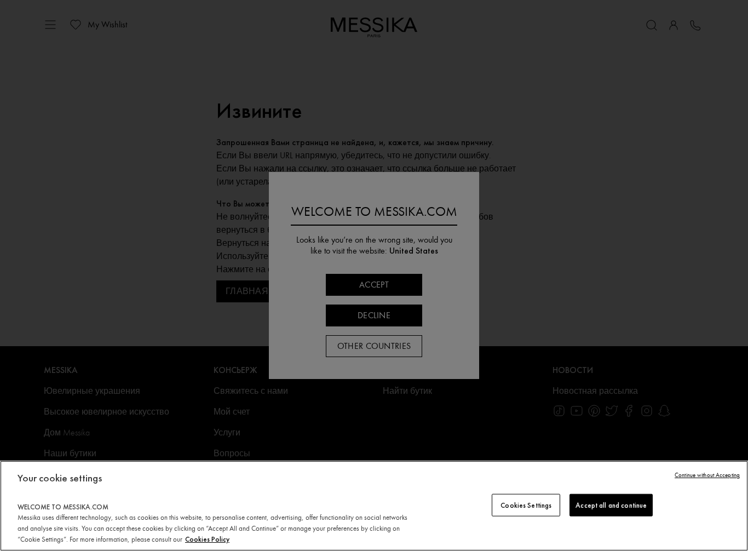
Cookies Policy (207, 539)
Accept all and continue (611, 504)
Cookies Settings (525, 504)
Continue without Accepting (707, 475)
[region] (374, 506)
